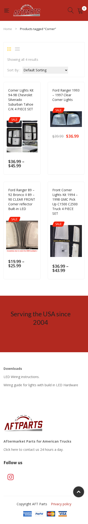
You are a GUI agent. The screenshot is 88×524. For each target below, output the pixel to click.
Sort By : (13, 70)
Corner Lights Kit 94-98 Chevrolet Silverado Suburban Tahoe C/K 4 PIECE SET (21, 99)
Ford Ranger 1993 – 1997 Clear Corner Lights (66, 95)
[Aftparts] (27, 10)
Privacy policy (61, 504)
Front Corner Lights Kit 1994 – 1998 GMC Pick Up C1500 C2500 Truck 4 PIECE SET (65, 202)
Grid (10, 49)
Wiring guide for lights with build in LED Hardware (41, 385)
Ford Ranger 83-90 (66, 106)
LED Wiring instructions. (21, 377)
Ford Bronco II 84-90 (23, 215)
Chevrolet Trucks (21, 116)
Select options (34, 166)
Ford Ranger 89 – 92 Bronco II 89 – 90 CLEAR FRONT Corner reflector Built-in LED (21, 199)
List (18, 49)
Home (8, 29)
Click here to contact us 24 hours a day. (33, 449)
